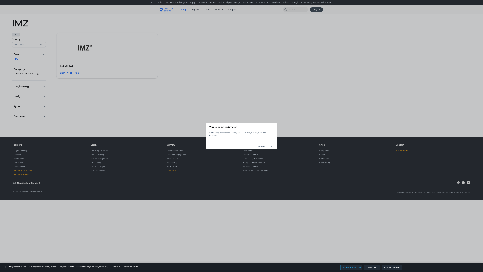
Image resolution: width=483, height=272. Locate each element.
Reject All (372, 267)
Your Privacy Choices (351, 267)
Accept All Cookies (392, 267)
